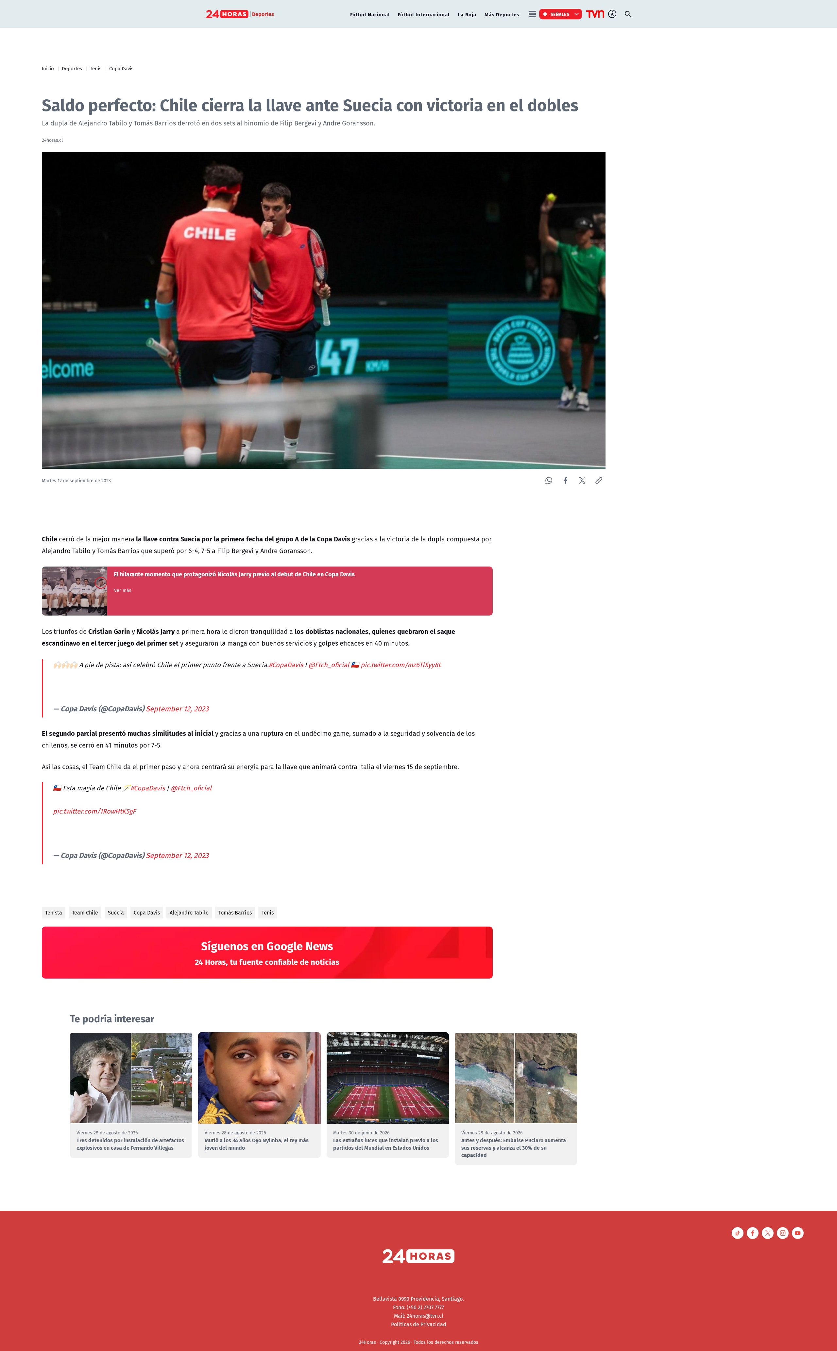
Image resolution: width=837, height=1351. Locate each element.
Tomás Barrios (235, 912)
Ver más (122, 590)
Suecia (116, 912)
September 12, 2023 (177, 708)
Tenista (53, 912)
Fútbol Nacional (370, 14)
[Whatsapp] (548, 480)
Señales (560, 14)
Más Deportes (502, 14)
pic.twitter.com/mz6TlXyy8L (401, 664)
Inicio (48, 68)
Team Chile (85, 912)
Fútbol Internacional (424, 14)
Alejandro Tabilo (189, 912)
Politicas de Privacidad (418, 1324)
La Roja (467, 14)
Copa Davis (121, 68)
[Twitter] (582, 480)
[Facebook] (565, 480)
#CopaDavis (286, 664)
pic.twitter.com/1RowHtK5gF (94, 811)
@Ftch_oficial (328, 664)
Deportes (72, 68)
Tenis (95, 68)
